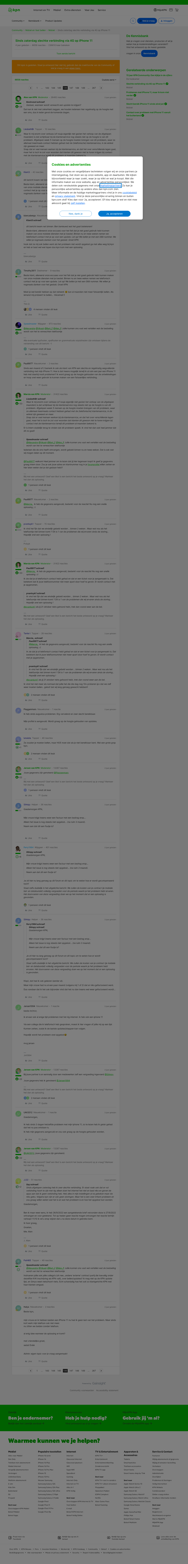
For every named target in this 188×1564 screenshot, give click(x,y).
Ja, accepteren (114, 213)
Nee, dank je (76, 213)
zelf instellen (78, 203)
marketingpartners (110, 185)
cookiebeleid (129, 192)
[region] (95, 188)
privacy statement (65, 196)
